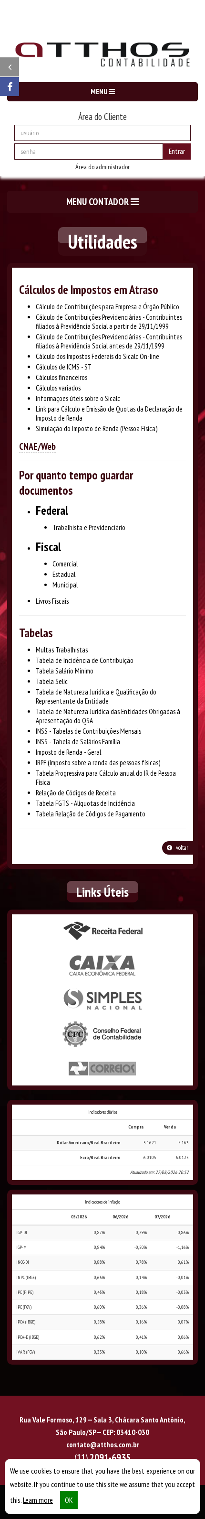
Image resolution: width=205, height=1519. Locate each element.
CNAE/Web (37, 446)
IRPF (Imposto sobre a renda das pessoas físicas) (98, 762)
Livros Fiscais (52, 601)
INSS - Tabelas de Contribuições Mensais (88, 731)
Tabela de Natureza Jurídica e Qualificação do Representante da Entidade (96, 696)
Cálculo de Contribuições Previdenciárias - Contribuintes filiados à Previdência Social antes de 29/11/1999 (109, 341)
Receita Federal (102, 931)
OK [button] (69, 1500)
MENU (100, 91)
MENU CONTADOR (98, 201)
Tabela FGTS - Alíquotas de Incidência (85, 803)
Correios (102, 1068)
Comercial (65, 563)
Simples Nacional (102, 1000)
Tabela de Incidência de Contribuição (84, 660)
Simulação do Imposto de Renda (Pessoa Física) (96, 428)
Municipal (65, 584)
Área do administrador (102, 167)
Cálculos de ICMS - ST (64, 366)
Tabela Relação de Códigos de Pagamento (90, 813)
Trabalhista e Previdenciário (88, 527)
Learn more (38, 1500)
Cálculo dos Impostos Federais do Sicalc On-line (97, 356)
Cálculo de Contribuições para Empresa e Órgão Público (107, 306)
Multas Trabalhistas (62, 649)
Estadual (63, 574)
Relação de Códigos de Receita (76, 792)
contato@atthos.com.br (102, 1444)
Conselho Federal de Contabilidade (102, 1034)
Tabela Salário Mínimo (64, 670)
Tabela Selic (52, 681)
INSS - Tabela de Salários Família (78, 741)
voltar (181, 848)
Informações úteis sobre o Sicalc (78, 398)
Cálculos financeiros (61, 377)
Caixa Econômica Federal (102, 965)
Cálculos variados (58, 387)
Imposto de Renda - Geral (68, 752)
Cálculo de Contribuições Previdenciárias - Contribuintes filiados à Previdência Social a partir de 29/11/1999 (109, 322)
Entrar (177, 151)
